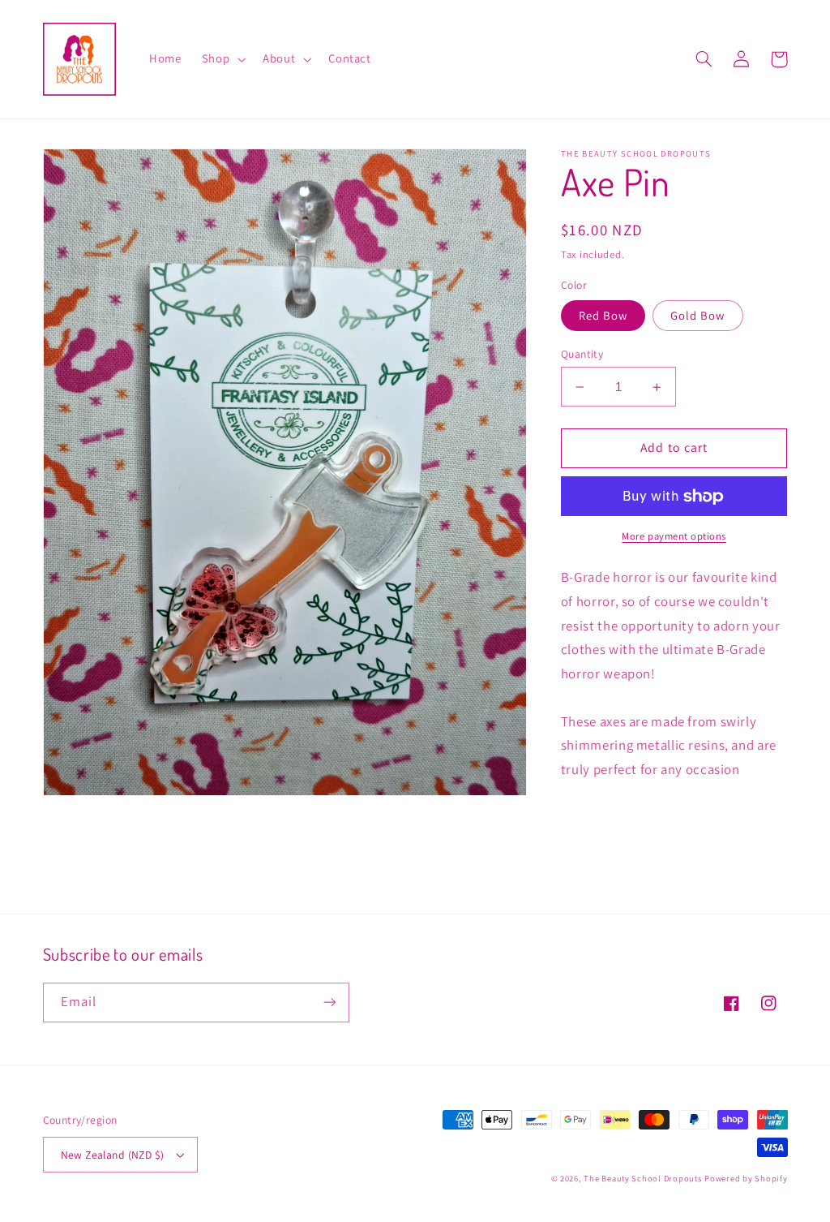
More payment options (674, 536)
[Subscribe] (329, 1002)
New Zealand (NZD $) (113, 1154)
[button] (221, 59)
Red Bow (603, 315)
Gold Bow (697, 315)
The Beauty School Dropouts (642, 1178)
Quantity (582, 353)
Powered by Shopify (745, 1178)
